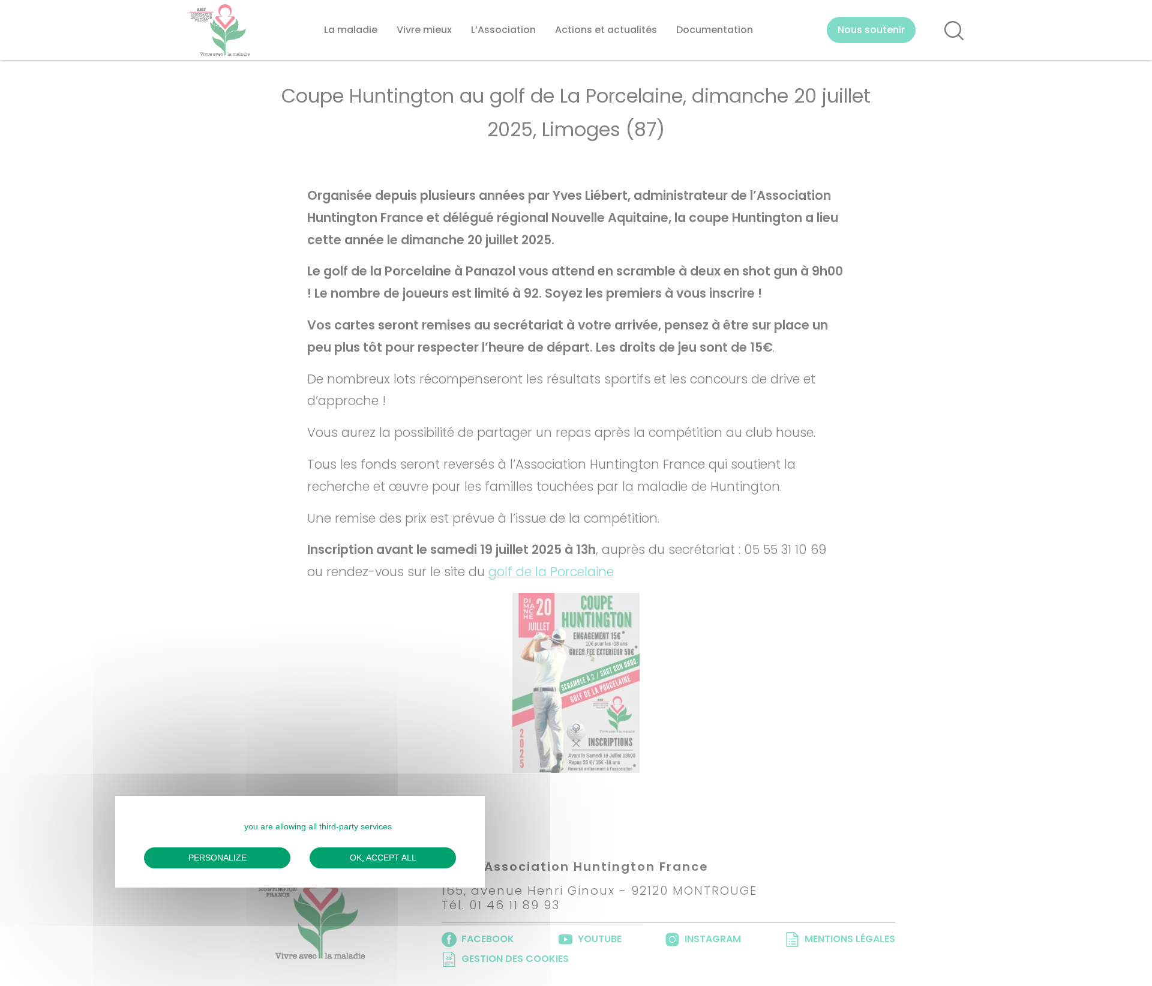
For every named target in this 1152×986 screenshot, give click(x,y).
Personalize (217, 857)
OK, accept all (383, 857)
